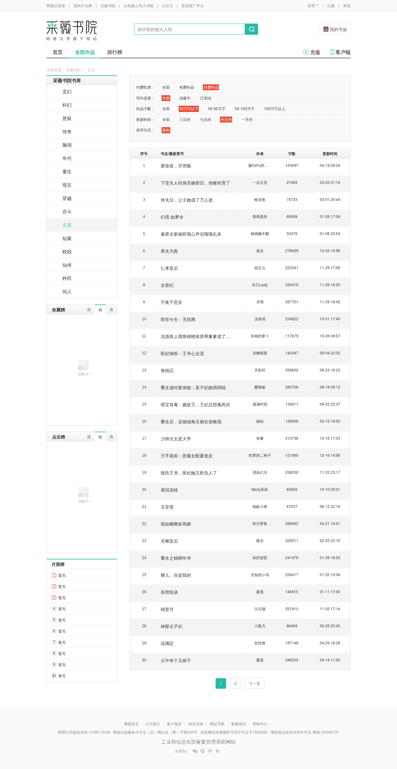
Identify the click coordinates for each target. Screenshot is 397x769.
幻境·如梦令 (172, 217)
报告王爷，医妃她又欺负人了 (189, 472)
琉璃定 (167, 643)
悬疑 (67, 118)
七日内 (205, 119)
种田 (67, 278)
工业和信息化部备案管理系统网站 (198, 741)
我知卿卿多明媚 (176, 524)
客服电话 (238, 723)
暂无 (62, 575)
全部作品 (85, 52)
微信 (195, 751)
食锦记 (167, 370)
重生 (67, 171)
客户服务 (174, 723)
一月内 (246, 119)
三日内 (184, 119)
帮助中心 (259, 723)
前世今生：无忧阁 (178, 319)
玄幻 (67, 91)
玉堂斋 (167, 507)
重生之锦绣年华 (176, 558)
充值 (315, 52)
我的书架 (338, 29)
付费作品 (211, 87)
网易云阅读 (56, 5)
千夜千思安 (171, 302)
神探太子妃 (171, 626)
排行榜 (114, 52)
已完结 (205, 97)
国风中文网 (83, 5)
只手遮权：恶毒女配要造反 (187, 455)
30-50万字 (216, 108)
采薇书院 (107, 5)
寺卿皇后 (169, 541)
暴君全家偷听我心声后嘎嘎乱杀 (191, 234)
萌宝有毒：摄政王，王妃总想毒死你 (195, 404)
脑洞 (67, 144)
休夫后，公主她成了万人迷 (187, 200)
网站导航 (217, 723)
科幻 (67, 104)
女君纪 (167, 285)
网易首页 (131, 723)
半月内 (226, 119)
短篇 (67, 238)
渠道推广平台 (192, 5)
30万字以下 (188, 108)
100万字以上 (274, 108)
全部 (166, 87)
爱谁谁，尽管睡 (176, 165)
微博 (209, 751)
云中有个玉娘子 (176, 660)
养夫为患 (169, 251)
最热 (166, 129)
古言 (67, 224)
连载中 (184, 97)
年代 (67, 158)
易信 (202, 751)
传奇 (67, 131)
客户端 (343, 52)
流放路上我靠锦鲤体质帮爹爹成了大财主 (200, 336)
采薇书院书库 (67, 80)
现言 (67, 184)
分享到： (182, 751)
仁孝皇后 (169, 268)
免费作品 (186, 87)
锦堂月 (167, 609)
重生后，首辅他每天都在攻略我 (191, 421)
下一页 (254, 683)
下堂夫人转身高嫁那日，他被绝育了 (195, 183)
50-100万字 (244, 108)
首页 (58, 52)
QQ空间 (217, 751)
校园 (67, 251)
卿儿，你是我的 (176, 575)
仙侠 (67, 264)
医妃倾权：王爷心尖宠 (182, 353)
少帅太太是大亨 (176, 438)
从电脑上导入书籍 (139, 5)
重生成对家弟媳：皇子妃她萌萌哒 (193, 387)
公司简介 (152, 723)
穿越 (67, 198)
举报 (346, 5)
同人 (67, 291)
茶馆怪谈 (169, 592)
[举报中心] (367, 732)
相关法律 (195, 723)
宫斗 (67, 211)
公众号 (167, 5)
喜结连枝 (169, 490)
